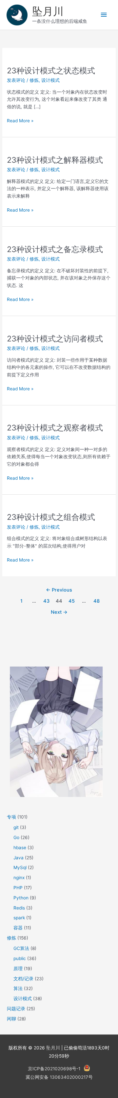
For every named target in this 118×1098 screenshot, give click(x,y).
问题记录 (16, 1008)
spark (19, 917)
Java (18, 857)
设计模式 (50, 80)
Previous (59, 590)
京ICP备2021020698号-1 (54, 1068)
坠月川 (48, 11)
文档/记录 (23, 978)
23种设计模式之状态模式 (51, 70)
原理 (18, 968)
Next (59, 612)
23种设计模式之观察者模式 (55, 427)
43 (46, 601)
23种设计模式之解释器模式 (55, 160)
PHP (18, 887)
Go (16, 837)
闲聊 (11, 1018)
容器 (18, 927)
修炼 (34, 80)
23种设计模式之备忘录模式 (55, 249)
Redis (19, 907)
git (16, 827)
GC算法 (21, 948)
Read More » (20, 121)
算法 (18, 988)
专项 (11, 817)
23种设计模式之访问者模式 (55, 338)
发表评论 (16, 80)
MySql (20, 867)
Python (21, 897)
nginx (19, 877)
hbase (19, 847)
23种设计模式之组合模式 (51, 517)
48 (96, 601)
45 (72, 601)
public (19, 958)
